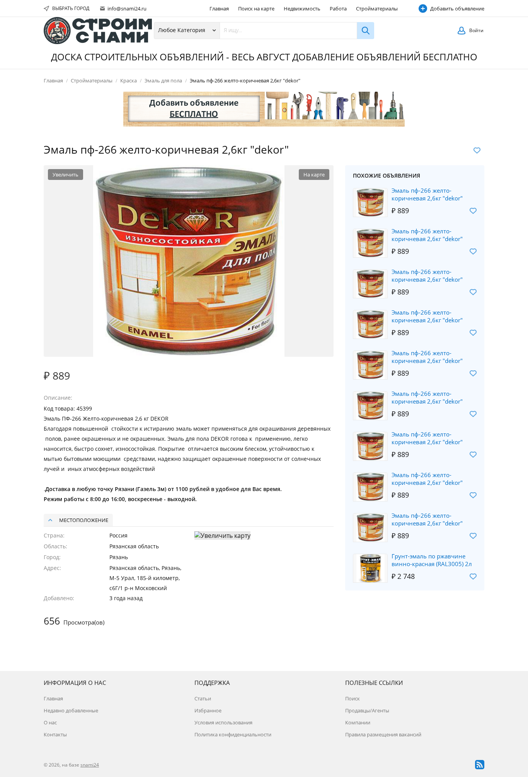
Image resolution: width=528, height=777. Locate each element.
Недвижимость (302, 8)
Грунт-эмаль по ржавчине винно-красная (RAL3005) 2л (432, 560)
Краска (128, 80)
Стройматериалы (377, 8)
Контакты (55, 734)
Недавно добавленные (71, 710)
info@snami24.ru (126, 8)
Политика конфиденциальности (232, 734)
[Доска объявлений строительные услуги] (98, 30)
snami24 (89, 765)
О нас (50, 722)
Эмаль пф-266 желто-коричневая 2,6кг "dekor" (427, 194)
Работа (338, 8)
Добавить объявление (457, 8)
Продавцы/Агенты (367, 710)
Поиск (352, 698)
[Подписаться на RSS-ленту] (479, 764)
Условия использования (223, 722)
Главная (219, 8)
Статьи (202, 698)
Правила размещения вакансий (383, 734)
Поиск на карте (256, 8)
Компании (357, 722)
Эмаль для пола (163, 80)
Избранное (207, 710)
